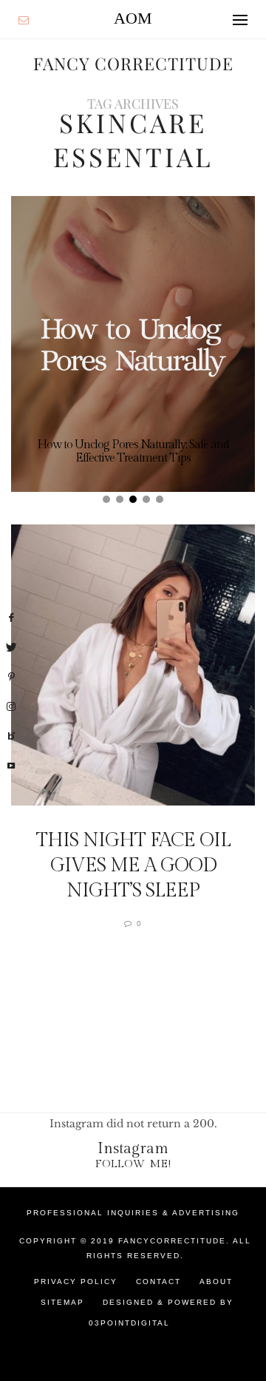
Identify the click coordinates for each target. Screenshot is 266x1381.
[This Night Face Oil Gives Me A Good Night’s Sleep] (133, 665)
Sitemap (62, 1302)
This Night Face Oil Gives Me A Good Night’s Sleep (133, 865)
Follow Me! (133, 1164)
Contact (158, 1281)
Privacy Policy (75, 1281)
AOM (133, 18)
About (216, 1281)
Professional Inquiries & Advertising (133, 1213)
